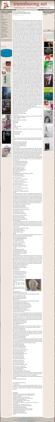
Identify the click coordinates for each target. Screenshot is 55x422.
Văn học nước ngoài (4, 19)
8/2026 (49, 30)
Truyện (2, 16)
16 (44, 37)
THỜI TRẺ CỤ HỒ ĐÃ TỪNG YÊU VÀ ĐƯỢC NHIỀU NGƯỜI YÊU (23, 395)
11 (47, 35)
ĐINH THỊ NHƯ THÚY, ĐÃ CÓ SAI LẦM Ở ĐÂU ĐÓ (21, 397)
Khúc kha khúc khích (4, 27)
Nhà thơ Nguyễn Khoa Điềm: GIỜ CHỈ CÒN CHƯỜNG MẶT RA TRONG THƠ (48, 25)
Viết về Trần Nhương (4, 24)
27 (50, 38)
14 (52, 35)
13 (50, 35)
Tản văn (2, 17)
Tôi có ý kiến (3, 23)
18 (47, 37)
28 (52, 38)
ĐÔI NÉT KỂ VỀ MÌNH (47, 21)
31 (45, 39)
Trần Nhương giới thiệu (4, 31)
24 (45, 38)
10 (45, 35)
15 (53, 35)
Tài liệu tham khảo (4, 34)
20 (50, 37)
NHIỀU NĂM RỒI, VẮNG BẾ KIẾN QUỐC (19, 407)
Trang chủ (6, 11)
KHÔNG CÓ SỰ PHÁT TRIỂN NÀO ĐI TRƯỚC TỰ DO (21, 404)
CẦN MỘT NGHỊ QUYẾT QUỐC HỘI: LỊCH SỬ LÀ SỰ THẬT (22, 409)
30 (44, 39)
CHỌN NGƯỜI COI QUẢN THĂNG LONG (19, 399)
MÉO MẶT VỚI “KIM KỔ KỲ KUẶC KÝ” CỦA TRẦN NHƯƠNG (23, 398)
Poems (2, 33)
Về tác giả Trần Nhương (4, 13)
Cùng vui (2, 26)
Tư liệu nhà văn (3, 30)
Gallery (2, 37)
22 (53, 37)
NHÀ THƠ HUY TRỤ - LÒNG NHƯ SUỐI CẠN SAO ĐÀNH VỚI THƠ (24, 394)
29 (53, 38)
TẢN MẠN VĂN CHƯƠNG (17, 396)
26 (48, 38)
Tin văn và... (3, 20)
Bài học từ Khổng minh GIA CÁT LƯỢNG (19, 406)
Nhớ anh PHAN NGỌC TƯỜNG (18, 401)
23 (44, 38)
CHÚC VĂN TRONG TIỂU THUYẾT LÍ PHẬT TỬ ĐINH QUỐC (22, 408)
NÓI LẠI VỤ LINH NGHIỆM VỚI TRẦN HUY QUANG (21, 400)
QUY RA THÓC (15, 403)
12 (48, 35)
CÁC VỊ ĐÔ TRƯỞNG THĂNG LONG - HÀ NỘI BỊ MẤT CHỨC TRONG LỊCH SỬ (26, 402)
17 (45, 37)
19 (48, 37)
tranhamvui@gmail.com (31, 421)
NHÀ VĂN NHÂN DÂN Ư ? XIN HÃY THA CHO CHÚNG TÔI (22, 405)
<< (44, 30)
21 (52, 37)
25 (47, 38)
